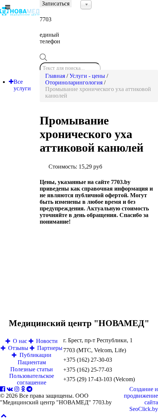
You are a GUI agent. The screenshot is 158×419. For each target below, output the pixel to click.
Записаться (55, 3)
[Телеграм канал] (29, 389)
